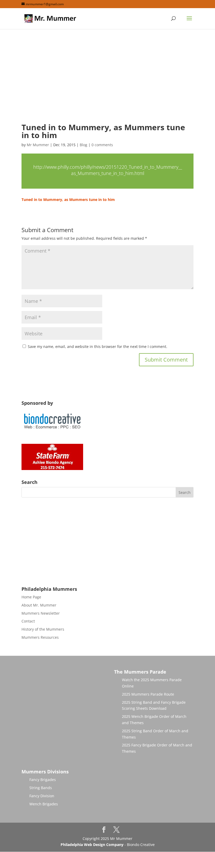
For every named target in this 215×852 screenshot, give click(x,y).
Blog (83, 144)
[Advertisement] (108, 80)
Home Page (31, 596)
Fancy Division (41, 795)
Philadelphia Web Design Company (92, 844)
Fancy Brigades (42, 779)
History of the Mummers (43, 629)
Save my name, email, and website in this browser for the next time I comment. (97, 346)
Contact (28, 621)
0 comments (102, 144)
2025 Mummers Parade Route (148, 694)
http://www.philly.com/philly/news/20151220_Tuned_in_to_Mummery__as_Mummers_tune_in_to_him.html (107, 170)
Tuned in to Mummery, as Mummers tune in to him (68, 199)
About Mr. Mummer (39, 605)
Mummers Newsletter (41, 613)
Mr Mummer (38, 144)
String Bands (40, 787)
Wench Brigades (43, 803)
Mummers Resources (40, 637)
